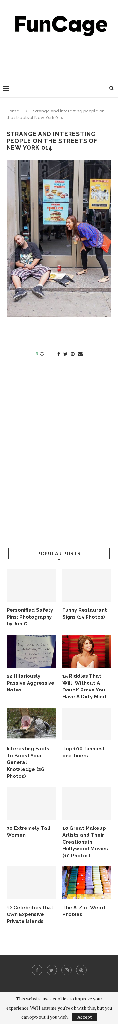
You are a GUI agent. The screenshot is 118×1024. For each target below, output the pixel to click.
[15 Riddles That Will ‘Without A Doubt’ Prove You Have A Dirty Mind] (86, 651)
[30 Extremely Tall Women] (31, 803)
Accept (84, 1017)
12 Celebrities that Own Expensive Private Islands (30, 914)
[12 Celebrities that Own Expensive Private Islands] (31, 882)
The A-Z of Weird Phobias (83, 911)
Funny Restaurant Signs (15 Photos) (84, 613)
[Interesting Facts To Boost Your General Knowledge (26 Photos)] (31, 724)
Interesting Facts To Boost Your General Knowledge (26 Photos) (28, 762)
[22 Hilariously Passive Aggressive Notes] (31, 651)
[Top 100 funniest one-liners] (86, 724)
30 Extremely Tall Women (28, 831)
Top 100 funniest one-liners (83, 752)
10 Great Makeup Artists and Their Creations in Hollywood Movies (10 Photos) (85, 842)
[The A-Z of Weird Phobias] (86, 882)
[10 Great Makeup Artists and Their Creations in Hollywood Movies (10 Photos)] (86, 803)
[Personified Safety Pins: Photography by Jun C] (31, 585)
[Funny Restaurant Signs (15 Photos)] (86, 585)
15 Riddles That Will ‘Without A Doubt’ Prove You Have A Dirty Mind (84, 686)
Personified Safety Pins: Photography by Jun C (30, 617)
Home (13, 111)
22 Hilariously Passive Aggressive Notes (30, 683)
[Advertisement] (60, 55)
